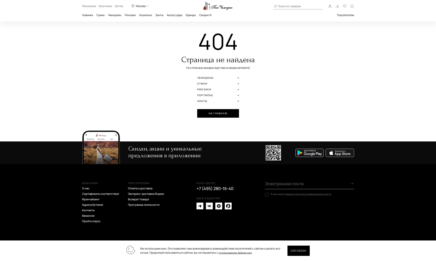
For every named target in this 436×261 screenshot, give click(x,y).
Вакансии (88, 216)
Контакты (88, 210)
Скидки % (205, 15)
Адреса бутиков (92, 205)
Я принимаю (301, 194)
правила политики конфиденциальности (308, 194)
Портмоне (205, 95)
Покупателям (345, 15)
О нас (85, 188)
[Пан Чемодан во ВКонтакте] (209, 206)
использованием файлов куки (235, 252)
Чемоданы (114, 15)
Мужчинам (105, 6)
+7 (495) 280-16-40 (215, 188)
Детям (119, 6)
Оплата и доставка (140, 188)
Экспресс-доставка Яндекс (146, 194)
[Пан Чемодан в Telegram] (199, 206)
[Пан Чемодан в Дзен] (218, 206)
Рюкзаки (130, 15)
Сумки (100, 15)
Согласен (298, 250)
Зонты (159, 15)
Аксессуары (174, 15)
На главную (218, 113)
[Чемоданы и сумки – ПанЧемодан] (217, 6)
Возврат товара (138, 199)
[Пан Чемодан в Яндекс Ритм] (228, 206)
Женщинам (89, 6)
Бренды (191, 15)
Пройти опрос (91, 221)
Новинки (87, 15)
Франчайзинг (91, 199)
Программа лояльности (143, 205)
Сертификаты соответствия (100, 194)
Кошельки (145, 15)
